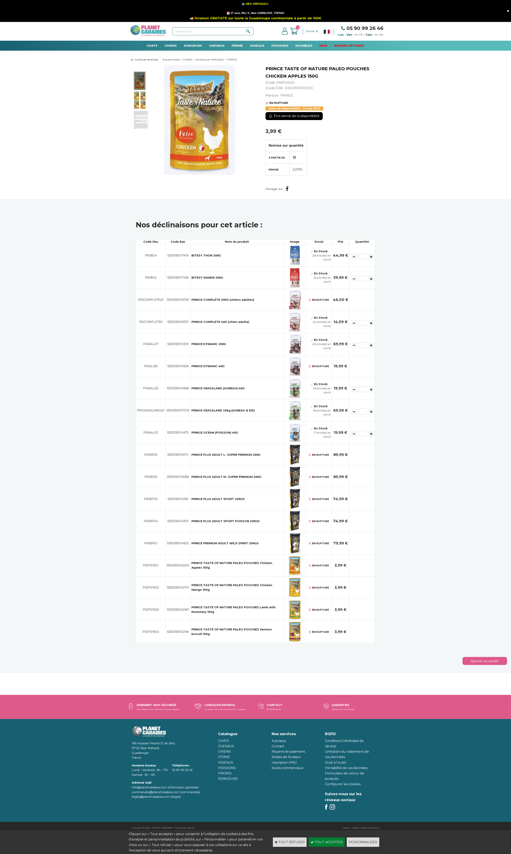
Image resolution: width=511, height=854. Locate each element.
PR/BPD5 (150, 499)
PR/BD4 (151, 255)
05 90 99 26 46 (365, 28)
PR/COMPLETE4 (151, 322)
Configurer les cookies (342, 784)
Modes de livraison (286, 757)
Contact (278, 746)
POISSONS (279, 45)
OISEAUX (257, 45)
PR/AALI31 (150, 432)
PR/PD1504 (151, 632)
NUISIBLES (303, 45)
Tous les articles (170, 59)
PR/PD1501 (151, 565)
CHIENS (171, 45)
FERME (237, 45)
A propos (279, 741)
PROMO (225, 773)
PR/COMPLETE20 (151, 300)
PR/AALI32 (150, 388)
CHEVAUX (217, 45)
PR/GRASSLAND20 (150, 410)
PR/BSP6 (150, 455)
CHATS (152, 45)
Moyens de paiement (288, 751)
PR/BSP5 (150, 477)
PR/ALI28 (150, 366)
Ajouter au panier (485, 661)
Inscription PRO (284, 762)
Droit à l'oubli (335, 762)
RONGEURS (193, 45)
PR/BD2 (150, 277)
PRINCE (232, 59)
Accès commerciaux (288, 768)
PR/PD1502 (151, 587)
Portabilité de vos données (346, 768)
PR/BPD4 (151, 521)
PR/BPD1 (150, 543)
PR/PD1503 (151, 609)
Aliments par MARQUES (209, 59)
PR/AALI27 (150, 344)
